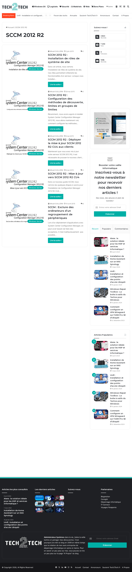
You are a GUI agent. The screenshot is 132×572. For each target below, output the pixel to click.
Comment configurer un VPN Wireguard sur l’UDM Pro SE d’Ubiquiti (118, 312)
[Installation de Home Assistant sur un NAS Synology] (101, 260)
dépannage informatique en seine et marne (61, 548)
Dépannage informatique (111, 502)
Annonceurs (105, 15)
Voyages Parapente (109, 507)
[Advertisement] (110, 88)
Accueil (10, 27)
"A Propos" (67, 553)
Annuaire (73, 15)
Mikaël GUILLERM (56, 51)
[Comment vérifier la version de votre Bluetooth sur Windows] (59, 510)
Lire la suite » (55, 84)
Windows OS (40, 6)
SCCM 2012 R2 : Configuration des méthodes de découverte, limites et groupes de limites (66, 102)
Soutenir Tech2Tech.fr (89, 15)
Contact (116, 15)
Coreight (104, 499)
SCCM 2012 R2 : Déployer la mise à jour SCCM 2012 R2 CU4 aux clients (64, 143)
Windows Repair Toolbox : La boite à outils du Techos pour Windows (118, 294)
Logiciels (53, 6)
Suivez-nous (74, 489)
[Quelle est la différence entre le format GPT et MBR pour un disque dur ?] (49, 497)
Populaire (106, 229)
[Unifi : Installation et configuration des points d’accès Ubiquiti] (101, 275)
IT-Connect (105, 505)
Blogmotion (105, 497)
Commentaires (121, 229)
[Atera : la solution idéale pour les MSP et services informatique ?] (101, 242)
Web (87, 6)
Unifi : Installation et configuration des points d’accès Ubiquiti (117, 276)
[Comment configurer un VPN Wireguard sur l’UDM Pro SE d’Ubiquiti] (101, 310)
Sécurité (65, 6)
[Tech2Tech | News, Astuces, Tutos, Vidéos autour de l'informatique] (15, 6)
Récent (95, 229)
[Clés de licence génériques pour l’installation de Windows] (39, 497)
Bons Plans (98, 6)
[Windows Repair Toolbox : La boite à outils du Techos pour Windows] (101, 292)
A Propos (125, 15)
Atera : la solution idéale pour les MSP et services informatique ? (117, 243)
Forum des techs (60, 15)
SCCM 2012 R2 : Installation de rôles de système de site (64, 58)
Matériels (77, 6)
